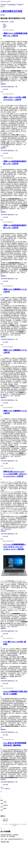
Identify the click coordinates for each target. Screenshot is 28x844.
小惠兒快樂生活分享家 (11, 11)
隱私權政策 (24, 824)
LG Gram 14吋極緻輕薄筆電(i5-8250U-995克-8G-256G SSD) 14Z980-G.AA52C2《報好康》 (14, 547)
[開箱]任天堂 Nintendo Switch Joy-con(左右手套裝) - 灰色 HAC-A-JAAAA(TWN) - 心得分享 (15, 474)
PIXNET (6, 824)
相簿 (4, 24)
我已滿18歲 (3, 841)
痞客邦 (9, 86)
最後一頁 (7, 788)
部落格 (5, 26)
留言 (12, 86)
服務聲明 (14, 825)
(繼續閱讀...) (3, 83)
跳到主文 (3, 15)
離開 (8, 841)
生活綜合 (12, 21)
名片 (4, 27)
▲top (2, 91)
